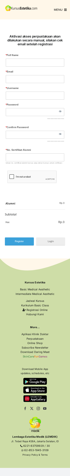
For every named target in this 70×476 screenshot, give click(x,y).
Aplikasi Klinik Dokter (35, 334)
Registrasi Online (37, 310)
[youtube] (44, 408)
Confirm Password (17, 127)
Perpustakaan (35, 338)
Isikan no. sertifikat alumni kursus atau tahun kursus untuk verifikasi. (34, 163)
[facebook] (25, 408)
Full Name (12, 55)
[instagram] (38, 408)
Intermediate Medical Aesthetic (35, 293)
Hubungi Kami (35, 314)
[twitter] (31, 408)
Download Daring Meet (35, 352)
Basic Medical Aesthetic (35, 289)
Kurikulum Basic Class (35, 305)
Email (9, 71)
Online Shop (35, 343)
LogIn (51, 241)
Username (12, 88)
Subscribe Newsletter (35, 347)
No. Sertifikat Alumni (18, 149)
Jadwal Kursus (35, 300)
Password (12, 104)
